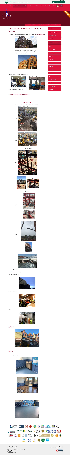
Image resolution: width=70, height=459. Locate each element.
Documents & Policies (52, 49)
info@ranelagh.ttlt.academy (11, 447)
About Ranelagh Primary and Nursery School (35, 24)
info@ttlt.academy (10, 450)
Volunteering (51, 89)
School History (51, 69)
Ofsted (50, 46)
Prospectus (50, 56)
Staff (49, 76)
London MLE (51, 38)
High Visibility (61, 446)
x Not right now (62, 0)
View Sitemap (48, 446)
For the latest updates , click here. (39, 34)
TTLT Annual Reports (52, 86)
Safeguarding (51, 66)
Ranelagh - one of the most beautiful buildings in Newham (51, 24)
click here (28, 94)
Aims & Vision (51, 28)
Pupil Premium (51, 59)
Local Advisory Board (52, 35)
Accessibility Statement (54, 446)
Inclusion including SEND (53, 32)
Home (26, 24)
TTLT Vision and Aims (52, 79)
